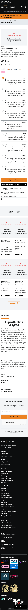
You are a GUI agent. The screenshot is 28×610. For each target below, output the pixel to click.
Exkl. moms (12, 609)
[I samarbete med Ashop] (6, 601)
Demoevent (4, 502)
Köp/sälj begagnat (6, 497)
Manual (6, 199)
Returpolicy (4, 485)
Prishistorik (6, 65)
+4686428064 (5, 454)
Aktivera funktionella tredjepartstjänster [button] (14, 40)
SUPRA (3, 382)
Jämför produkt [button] (8, 391)
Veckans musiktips (6, 504)
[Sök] (2, 11)
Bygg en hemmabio (6, 509)
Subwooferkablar (6, 22)
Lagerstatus (4, 473)
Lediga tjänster (5, 495)
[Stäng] (26, 16)
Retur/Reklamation (6, 516)
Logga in (3, 500)
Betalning (4, 476)
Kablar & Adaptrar (19, 21)
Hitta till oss (4, 491)
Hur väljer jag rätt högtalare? (9, 511)
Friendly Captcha (23, 424)
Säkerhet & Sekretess (7, 480)
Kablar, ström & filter (6, 21)
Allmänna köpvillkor (7, 471)
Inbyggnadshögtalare (7, 507)
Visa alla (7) (14, 303)
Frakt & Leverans (6, 478)
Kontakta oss (5, 493)
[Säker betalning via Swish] (23, 561)
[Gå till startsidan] (8, 7)
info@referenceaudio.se (8, 456)
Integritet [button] (4, 513)
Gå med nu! (14, 417)
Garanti (3, 483)
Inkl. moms (5, 609)
